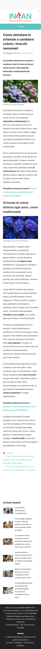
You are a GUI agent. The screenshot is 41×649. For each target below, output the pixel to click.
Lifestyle (10, 453)
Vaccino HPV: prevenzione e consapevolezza (21, 510)
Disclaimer (20, 645)
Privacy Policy (29, 643)
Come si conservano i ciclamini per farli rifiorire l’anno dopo (20, 192)
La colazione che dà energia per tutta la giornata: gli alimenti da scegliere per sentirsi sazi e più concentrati (23, 541)
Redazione (18, 643)
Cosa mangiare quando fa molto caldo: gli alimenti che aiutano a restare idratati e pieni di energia (23, 524)
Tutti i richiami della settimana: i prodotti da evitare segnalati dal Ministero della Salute (19, 459)
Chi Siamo (9, 643)
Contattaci (20, 628)
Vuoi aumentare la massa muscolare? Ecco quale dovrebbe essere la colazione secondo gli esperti (23, 558)
